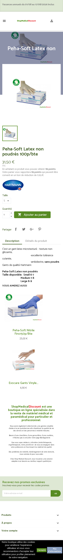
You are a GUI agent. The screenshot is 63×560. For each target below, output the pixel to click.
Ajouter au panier (32, 214)
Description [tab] (12, 241)
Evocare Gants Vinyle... (23, 383)
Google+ (32, 229)
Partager (16, 229)
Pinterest (40, 229)
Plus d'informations (54, 550)
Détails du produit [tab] (36, 241)
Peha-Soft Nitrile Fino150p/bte (24, 332)
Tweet (24, 229)
